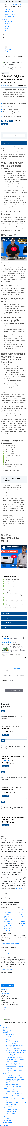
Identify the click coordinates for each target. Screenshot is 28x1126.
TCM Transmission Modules (14, 1070)
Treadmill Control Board (12, 1095)
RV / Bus (11, 1)
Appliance (8, 56)
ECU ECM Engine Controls (13, 1048)
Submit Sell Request (6, 953)
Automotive (8, 21)
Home (2, 56)
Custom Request (10, 16)
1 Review (11, 760)
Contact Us (4, 1006)
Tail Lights (9, 1068)
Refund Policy (8, 927)
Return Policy (8, 925)
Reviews (6, 914)
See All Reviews (7, 637)
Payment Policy (8, 923)
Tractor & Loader (11, 1113)
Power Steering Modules (13, 1063)
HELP (6, 30)
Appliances (8, 23)
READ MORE (19, 888)
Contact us (8, 13)
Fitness (7, 25)
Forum (22, 918)
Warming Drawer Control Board (15, 1086)
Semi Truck (18, 1)
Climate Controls (11, 1043)
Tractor (24, 1)
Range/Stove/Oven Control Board (15, 1081)
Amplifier (8, 1036)
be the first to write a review (14, 690)
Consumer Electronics (12, 1111)
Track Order (8, 9)
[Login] (8, 49)
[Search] (6, 47)
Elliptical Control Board (12, 1091)
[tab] (8, 675)
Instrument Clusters (11, 1056)
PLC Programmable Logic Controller (16, 1102)
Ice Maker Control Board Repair (15, 1079)
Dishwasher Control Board (19, 56)
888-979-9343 (17, 4)
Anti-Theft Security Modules (14, 1038)
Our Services (7, 912)
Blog (5, 918)
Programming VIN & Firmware (14, 1066)
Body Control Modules (12, 1041)
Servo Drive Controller (12, 1104)
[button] (23, 638)
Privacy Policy (8, 919)
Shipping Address (10, 14)
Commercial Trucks (11, 1109)
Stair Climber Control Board (14, 1093)
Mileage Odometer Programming (15, 1059)
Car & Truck (5, 1)
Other (6, 28)
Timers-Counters (10, 1106)
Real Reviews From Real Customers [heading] (13, 635)
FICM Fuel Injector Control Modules (16, 1050)
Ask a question (22, 85)
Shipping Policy (8, 921)
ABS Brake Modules (11, 1034)
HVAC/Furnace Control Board (14, 1077)
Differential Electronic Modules (14, 1045)
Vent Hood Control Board (13, 1084)
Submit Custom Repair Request (10, 943)
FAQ (21, 916)
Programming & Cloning (12, 1065)
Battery (8, 1040)
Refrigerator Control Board (13, 1082)
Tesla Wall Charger (11, 1072)
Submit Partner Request (8, 969)
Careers (6, 916)
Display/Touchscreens (12, 1047)
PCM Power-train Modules (13, 1061)
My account (6, 1027)
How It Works (9, 11)
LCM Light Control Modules (14, 1057)
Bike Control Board (11, 1090)
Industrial (7, 27)
